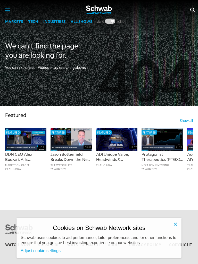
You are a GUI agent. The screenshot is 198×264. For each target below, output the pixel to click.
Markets (14, 21)
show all (186, 120)
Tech (33, 21)
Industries (54, 21)
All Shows (81, 21)
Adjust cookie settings (41, 251)
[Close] (175, 224)
